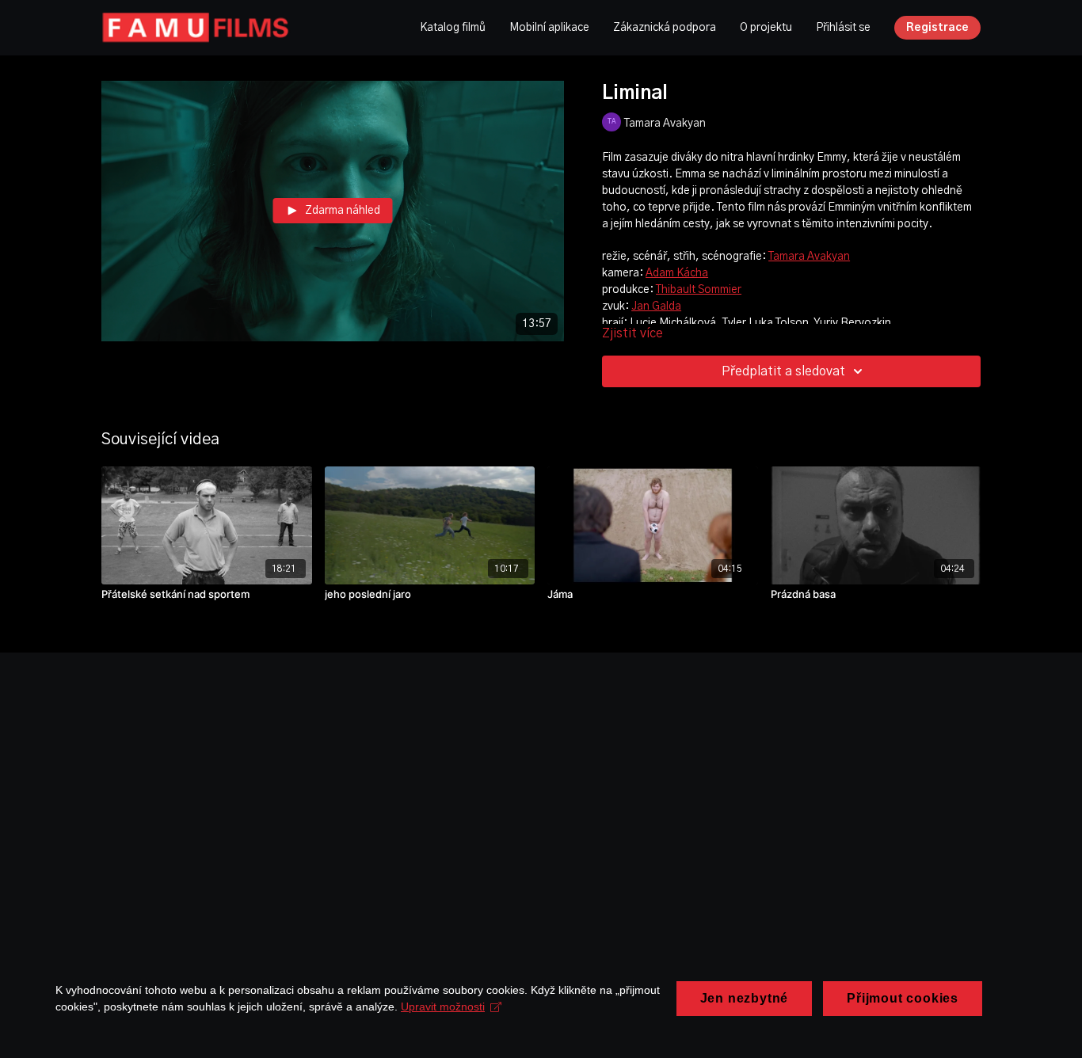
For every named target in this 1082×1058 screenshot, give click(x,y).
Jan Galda (656, 306)
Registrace (937, 27)
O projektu (766, 27)
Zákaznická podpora (664, 27)
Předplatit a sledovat (783, 371)
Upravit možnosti (443, 1006)
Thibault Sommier (698, 289)
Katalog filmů (453, 27)
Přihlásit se (843, 27)
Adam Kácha (677, 273)
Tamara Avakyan (809, 256)
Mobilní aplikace (549, 27)
